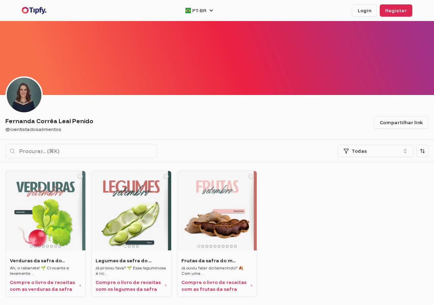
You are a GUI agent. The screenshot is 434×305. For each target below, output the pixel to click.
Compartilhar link (401, 122)
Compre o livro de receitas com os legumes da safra (128, 285)
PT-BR (199, 10)
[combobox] (376, 151)
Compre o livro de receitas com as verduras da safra (42, 285)
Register (396, 10)
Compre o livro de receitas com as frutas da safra (213, 285)
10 (235, 246)
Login (364, 10)
